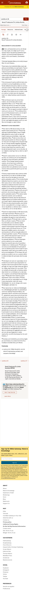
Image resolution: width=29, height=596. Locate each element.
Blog (4, 499)
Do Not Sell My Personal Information (14, 526)
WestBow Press (7, 555)
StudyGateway (7, 543)
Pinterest (5, 572)
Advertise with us (8, 518)
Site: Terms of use (8, 530)
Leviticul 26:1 (7, 349)
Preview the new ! (14, 7)
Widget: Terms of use (9, 533)
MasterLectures (7, 560)
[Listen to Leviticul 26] (20, 34)
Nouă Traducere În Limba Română (13, 367)
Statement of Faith (8, 493)
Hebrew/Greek (19, 29)
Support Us (6, 503)
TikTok (5, 574)
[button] (27, 3)
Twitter (5, 576)
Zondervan (6, 558)
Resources (10, 29)
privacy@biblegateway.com (8, 478)
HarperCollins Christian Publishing (13, 547)
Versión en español (8, 586)
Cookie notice (7, 528)
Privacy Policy (6, 477)
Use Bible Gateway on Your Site (12, 515)
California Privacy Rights (10, 524)
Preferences (6, 588)
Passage (3, 29)
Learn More (7, 396)
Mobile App (6, 495)
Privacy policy (7, 522)
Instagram (6, 570)
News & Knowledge (8, 490)
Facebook (6, 568)
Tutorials (5, 513)
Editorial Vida (7, 551)
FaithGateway (7, 541)
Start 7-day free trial (9, 392)
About (4, 488)
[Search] (26, 19)
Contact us (6, 520)
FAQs (4, 511)
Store (4, 497)
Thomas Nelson (7, 553)
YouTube (5, 578)
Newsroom (6, 501)
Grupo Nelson (7, 549)
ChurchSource (7, 545)
